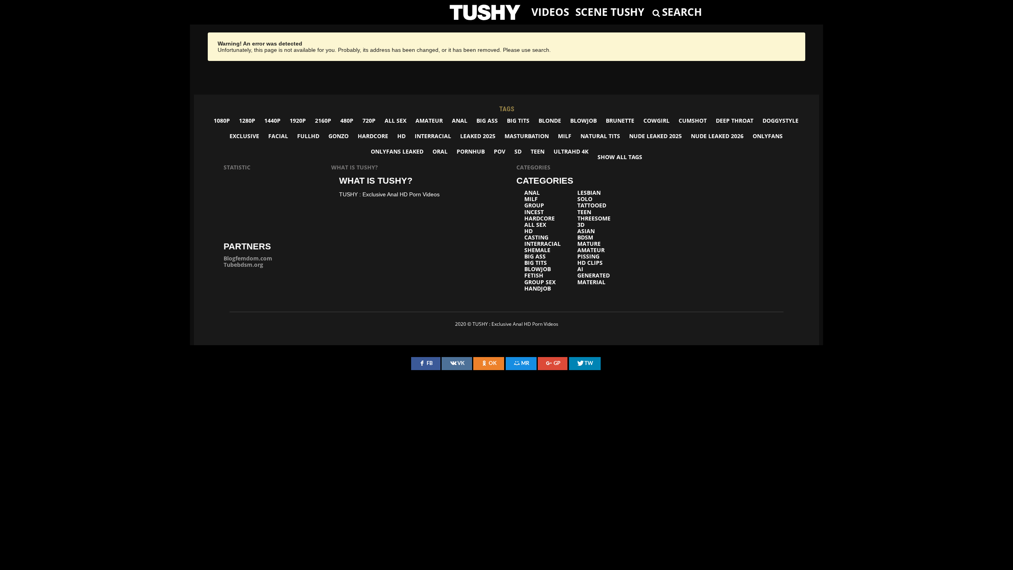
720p (369, 120)
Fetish (533, 275)
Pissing (588, 256)
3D (580, 225)
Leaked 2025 (477, 136)
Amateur (429, 120)
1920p (298, 120)
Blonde (550, 120)
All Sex (395, 120)
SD (518, 151)
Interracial (433, 136)
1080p (222, 120)
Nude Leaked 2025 (655, 136)
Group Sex (540, 282)
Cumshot (693, 120)
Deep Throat (734, 120)
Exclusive (244, 136)
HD (401, 136)
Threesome (594, 218)
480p (346, 120)
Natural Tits (600, 136)
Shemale (537, 250)
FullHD (308, 136)
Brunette (620, 120)
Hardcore (373, 136)
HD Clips (590, 263)
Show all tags (620, 157)
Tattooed (591, 205)
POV (499, 151)
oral (440, 151)
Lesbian (589, 193)
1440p (272, 120)
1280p (247, 120)
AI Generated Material (593, 275)
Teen (537, 151)
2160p (323, 120)
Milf (564, 136)
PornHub (471, 151)
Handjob (537, 288)
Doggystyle (781, 120)
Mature (589, 244)
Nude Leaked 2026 (717, 136)
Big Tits (518, 120)
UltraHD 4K (571, 151)
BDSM (585, 237)
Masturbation (527, 136)
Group (534, 205)
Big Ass (487, 120)
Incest (534, 212)
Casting (536, 237)
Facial (278, 136)
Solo (584, 199)
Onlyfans (768, 136)
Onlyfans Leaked (397, 151)
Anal (459, 120)
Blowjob (583, 120)
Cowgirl (656, 120)
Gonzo (338, 136)
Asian (586, 231)
